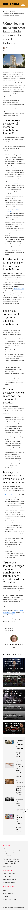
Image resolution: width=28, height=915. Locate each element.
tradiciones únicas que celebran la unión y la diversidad (12, 702)
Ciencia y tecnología (9, 873)
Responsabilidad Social (10, 882)
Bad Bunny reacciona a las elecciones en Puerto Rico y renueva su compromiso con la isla (13, 710)
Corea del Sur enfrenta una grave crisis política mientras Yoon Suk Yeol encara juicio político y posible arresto (12, 662)
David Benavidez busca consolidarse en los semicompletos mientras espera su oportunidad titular (13, 694)
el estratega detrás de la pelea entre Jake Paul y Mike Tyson (12, 726)
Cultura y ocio (7, 876)
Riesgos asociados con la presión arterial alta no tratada (19, 770)
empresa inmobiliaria (9, 628)
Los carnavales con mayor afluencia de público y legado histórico (19, 823)
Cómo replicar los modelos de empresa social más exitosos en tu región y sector (14, 851)
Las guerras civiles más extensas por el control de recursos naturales (12, 861)
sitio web (10, 614)
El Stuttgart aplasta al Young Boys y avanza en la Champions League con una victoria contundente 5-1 (13, 676)
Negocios (5, 20)
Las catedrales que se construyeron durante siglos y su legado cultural (20, 787)
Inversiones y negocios (9, 879)
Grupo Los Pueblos (8, 630)
